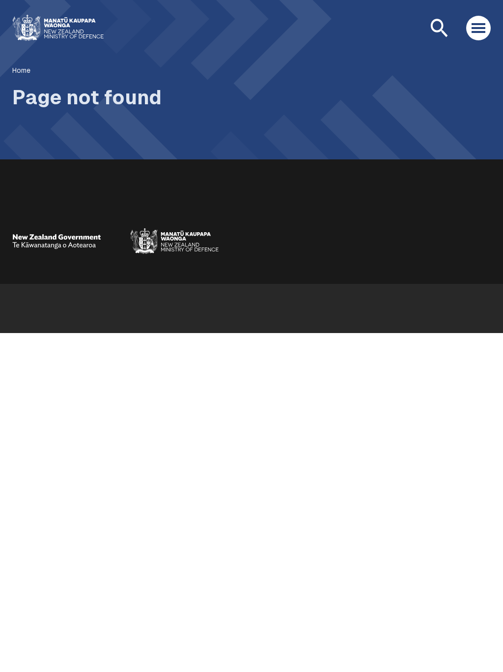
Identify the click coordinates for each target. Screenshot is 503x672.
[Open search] (439, 28)
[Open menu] (478, 28)
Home (21, 70)
